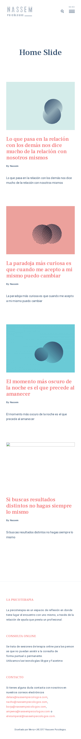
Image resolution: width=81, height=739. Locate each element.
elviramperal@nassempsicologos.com (30, 716)
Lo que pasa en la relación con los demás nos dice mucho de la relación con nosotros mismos (37, 148)
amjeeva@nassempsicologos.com (28, 711)
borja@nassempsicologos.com (26, 706)
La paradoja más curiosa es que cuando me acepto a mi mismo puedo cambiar (39, 269)
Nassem (14, 166)
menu (72, 7)
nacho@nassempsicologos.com (26, 701)
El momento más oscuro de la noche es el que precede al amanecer (40, 388)
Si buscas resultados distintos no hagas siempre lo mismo (39, 506)
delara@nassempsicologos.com (26, 697)
